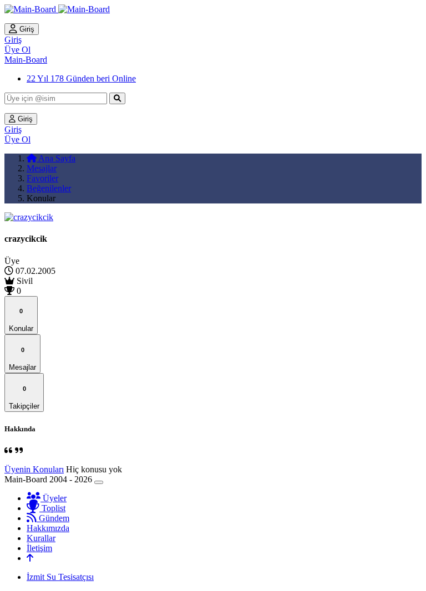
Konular (21, 320)
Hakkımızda (48, 528)
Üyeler (53, 498)
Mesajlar (42, 168)
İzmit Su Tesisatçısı (60, 577)
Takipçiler (24, 397)
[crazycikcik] (28, 217)
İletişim (39, 548)
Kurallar (41, 538)
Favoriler (42, 178)
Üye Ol (17, 49)
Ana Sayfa (56, 158)
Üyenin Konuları (34, 469)
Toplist (52, 508)
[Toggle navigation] (98, 482)
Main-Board (25, 59)
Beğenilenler (49, 188)
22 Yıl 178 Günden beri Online (81, 78)
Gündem (53, 518)
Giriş (25, 29)
